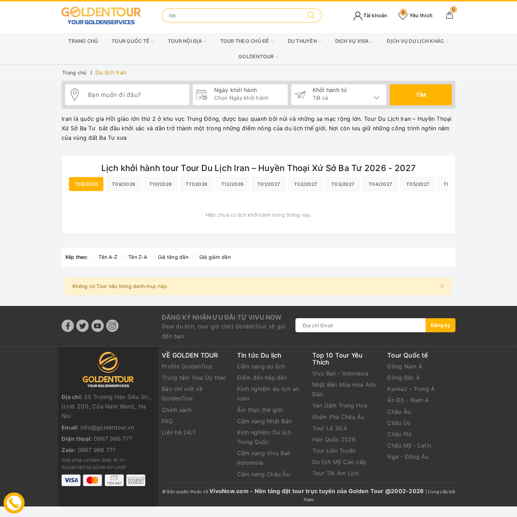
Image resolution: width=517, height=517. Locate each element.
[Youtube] (97, 326)
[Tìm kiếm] (311, 15)
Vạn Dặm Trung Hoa (339, 405)
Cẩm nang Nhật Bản (264, 421)
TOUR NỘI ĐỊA (185, 41)
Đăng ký (440, 325)
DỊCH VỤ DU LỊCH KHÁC (416, 41)
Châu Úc (399, 422)
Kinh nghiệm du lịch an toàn (268, 393)
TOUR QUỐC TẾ (131, 41)
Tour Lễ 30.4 (329, 428)
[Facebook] (68, 326)
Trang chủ (83, 41)
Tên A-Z (107, 257)
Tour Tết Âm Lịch (335, 473)
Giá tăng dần (173, 257)
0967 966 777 (113, 438)
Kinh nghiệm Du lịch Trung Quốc (264, 437)
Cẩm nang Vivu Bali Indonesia (264, 458)
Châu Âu (398, 411)
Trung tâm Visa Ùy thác (194, 377)
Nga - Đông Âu (407, 456)
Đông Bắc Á (403, 377)
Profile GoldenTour (187, 366)
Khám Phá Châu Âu (338, 416)
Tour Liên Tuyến (334, 450)
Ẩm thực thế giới (260, 409)
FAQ (167, 421)
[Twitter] (82, 326)
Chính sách (177, 409)
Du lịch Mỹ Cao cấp (339, 461)
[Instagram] (112, 326)
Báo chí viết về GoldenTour (182, 393)
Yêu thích (417, 15)
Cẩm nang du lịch (261, 366)
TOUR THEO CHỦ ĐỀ (245, 41)
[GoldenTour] (101, 15)
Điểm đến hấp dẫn (262, 377)
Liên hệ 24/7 (179, 432)
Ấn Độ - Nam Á (408, 400)
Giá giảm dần (215, 257)
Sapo (309, 499)
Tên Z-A (137, 257)
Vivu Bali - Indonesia (340, 373)
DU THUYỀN (303, 41)
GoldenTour (256, 56)
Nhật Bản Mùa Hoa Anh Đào (344, 389)
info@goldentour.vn (107, 427)
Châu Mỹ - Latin (409, 445)
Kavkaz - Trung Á (411, 388)
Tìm (421, 94)
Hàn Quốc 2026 (334, 439)
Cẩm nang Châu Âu (263, 474)
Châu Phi (399, 434)
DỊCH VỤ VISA (352, 41)
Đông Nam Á (404, 366)
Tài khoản (375, 15)
